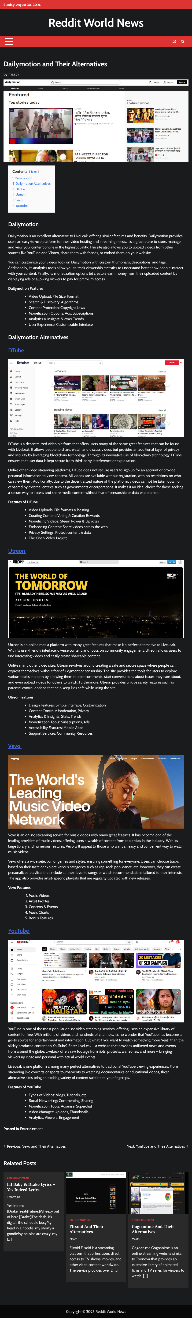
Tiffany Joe (13, 1196)
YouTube (19, 930)
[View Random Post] (174, 41)
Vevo (15, 746)
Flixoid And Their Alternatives (86, 1229)
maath (13, 74)
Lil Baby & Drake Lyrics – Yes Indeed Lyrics (31, 1187)
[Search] (182, 41)
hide (34, 171)
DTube (16, 350)
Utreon (17, 550)
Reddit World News (96, 23)
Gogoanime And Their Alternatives (153, 1229)
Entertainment (31, 1128)
